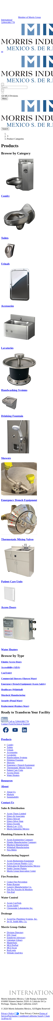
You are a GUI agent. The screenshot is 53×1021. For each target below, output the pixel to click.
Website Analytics (15, 953)
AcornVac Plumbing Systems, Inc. (22, 919)
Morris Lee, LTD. (15, 826)
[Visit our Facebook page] (5, 734)
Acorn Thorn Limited (16, 813)
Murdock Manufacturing (18, 845)
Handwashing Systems (17, 757)
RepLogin (11, 950)
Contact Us (7, 802)
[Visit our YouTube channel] (15, 734)
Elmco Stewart (13, 819)
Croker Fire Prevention (17, 882)
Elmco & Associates (16, 816)
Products (6, 739)
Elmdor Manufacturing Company (21, 842)
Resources (7, 780)
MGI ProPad (12, 945)
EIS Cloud (11, 935)
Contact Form (7, 724)
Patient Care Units (15, 770)
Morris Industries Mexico (18, 829)
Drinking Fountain (15, 760)
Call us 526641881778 (18, 721)
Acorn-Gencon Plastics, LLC (20, 863)
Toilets (10, 747)
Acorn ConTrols (14, 903)
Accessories (12, 752)
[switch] (3, 93)
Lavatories (11, 755)
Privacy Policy (7, 1013)
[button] (2, 52)
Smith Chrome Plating (17, 868)
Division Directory (15, 932)
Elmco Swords (13, 824)
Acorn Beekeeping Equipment (20, 861)
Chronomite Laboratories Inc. (20, 908)
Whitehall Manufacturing (18, 847)
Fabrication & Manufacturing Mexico (23, 866)
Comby (10, 745)
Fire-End (11, 892)
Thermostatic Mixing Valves (19, 767)
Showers (11, 762)
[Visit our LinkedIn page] (24, 734)
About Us (11, 792)
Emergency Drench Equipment (20, 765)
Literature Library (15, 940)
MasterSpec (12, 942)
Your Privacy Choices (29, 1013)
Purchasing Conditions (18, 1016)
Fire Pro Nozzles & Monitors (20, 889)
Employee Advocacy (16, 937)
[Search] (2, 90)
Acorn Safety (13, 905)
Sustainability (13, 797)
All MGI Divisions (9, 96)
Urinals (10, 750)
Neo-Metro (12, 850)
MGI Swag (12, 948)
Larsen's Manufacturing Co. (19, 887)
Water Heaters (13, 775)
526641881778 (8, 22)
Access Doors (13, 773)
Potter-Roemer (13, 884)
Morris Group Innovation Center (21, 871)
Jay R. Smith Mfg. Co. (17, 921)
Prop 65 (7, 1018)
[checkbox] (26, 93)
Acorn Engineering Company (20, 840)
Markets (10, 794)
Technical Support (21, 724)
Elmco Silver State (15, 821)
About (4, 786)
